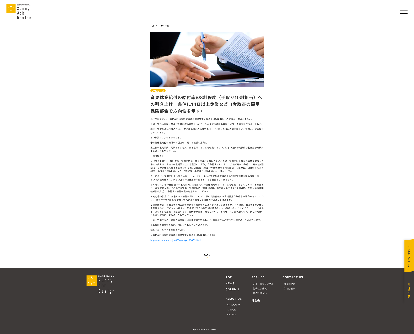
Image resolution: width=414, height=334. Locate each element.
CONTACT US (293, 277)
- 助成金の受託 (259, 293)
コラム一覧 (164, 25)
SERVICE (258, 277)
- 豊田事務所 (289, 284)
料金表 (255, 300)
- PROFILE (231, 314)
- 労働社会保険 (259, 288)
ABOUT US (234, 299)
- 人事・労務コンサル (262, 284)
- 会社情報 (231, 310)
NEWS (230, 283)
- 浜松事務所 (289, 288)
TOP (152, 25)
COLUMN (232, 289)
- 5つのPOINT (233, 305)
